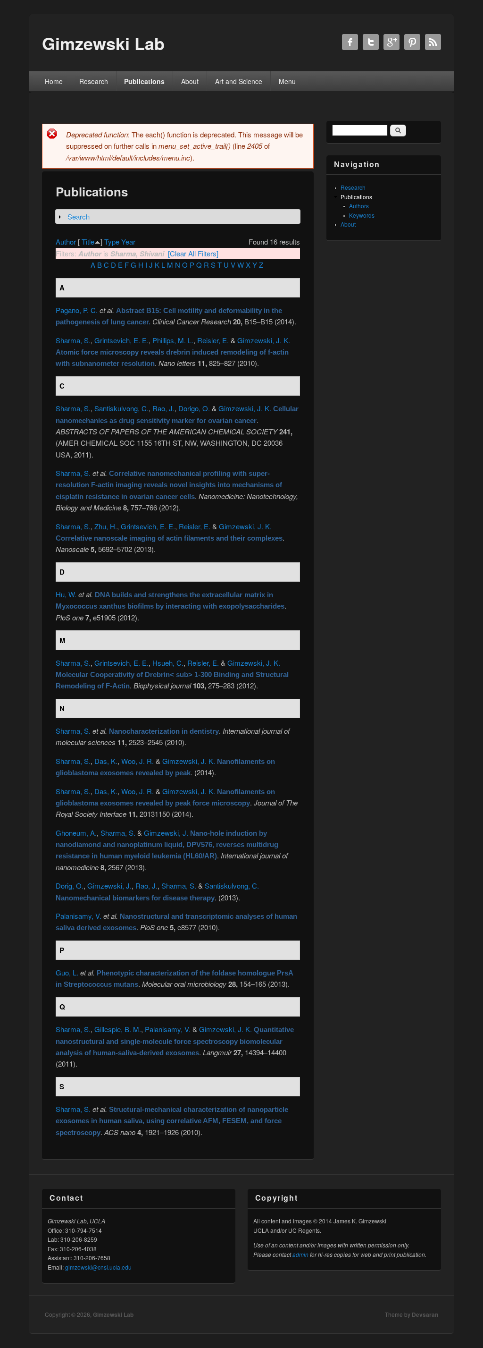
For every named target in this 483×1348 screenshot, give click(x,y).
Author (66, 241)
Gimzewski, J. (166, 833)
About (190, 81)
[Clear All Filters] (193, 253)
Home (54, 81)
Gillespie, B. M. (117, 1029)
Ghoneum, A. (76, 833)
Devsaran (425, 1314)
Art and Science (238, 81)
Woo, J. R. (137, 761)
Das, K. (105, 761)
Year (128, 241)
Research (93, 81)
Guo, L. (67, 972)
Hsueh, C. (167, 663)
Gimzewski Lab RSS (433, 42)
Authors (359, 206)
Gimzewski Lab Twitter (371, 42)
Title (88, 241)
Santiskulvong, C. (121, 408)
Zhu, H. (105, 526)
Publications (144, 81)
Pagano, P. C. (77, 310)
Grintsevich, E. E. (121, 340)
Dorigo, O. (194, 408)
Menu (287, 81)
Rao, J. (163, 408)
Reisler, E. (213, 340)
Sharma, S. (73, 340)
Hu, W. (66, 594)
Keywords (362, 215)
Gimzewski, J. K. (263, 340)
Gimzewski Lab (113, 1314)
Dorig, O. (69, 885)
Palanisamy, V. (78, 916)
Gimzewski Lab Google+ (391, 42)
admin (300, 1254)
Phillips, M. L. (172, 340)
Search (78, 216)
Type (111, 241)
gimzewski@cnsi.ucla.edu (98, 1267)
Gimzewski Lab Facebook (350, 42)
